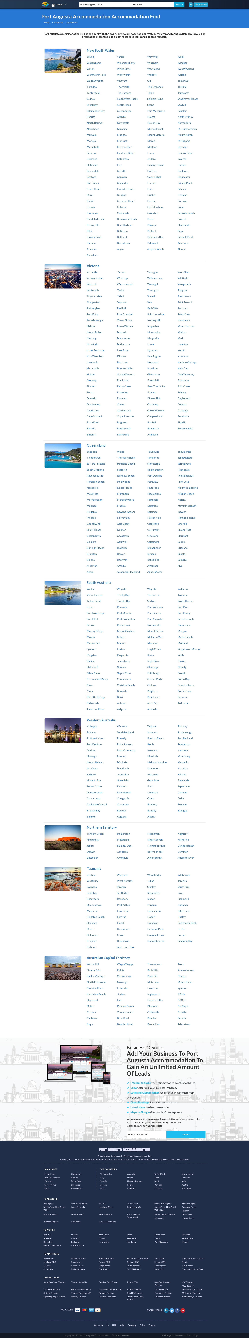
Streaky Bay (123, 600)
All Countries (106, 1174)
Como (150, 798)
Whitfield (183, 278)
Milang (121, 637)
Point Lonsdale (155, 314)
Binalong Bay (185, 940)
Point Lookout (185, 475)
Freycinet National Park (192, 1269)
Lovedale (183, 146)
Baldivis (91, 816)
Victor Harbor (94, 595)
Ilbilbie (181, 994)
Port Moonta (124, 613)
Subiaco (91, 732)
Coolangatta (94, 535)
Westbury (92, 880)
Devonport (123, 928)
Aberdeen (92, 255)
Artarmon (183, 243)
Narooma (122, 128)
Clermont (183, 535)
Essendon (122, 392)
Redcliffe (75, 1242)
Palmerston (123, 833)
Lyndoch (91, 649)
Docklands (48, 1269)
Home (46, 22)
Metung (91, 338)
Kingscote (123, 655)
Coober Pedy (154, 679)
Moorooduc (154, 332)
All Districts (49, 1258)
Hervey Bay (123, 517)
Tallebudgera (185, 457)
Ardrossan (183, 703)
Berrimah (183, 851)
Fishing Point (185, 182)
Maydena (92, 910)
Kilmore (121, 356)
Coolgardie (123, 798)
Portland (182, 308)
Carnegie (183, 410)
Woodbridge (154, 874)
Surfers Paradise (96, 463)
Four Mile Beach (134, 1269)
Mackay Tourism (78, 1296)
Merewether (124, 146)
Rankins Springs (95, 976)
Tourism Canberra (52, 1289)
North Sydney (185, 116)
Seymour (122, 302)
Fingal (120, 922)
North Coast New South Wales (54, 1208)
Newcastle (123, 122)
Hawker (182, 661)
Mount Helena (95, 762)
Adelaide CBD (50, 1262)
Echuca (182, 189)
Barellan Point (125, 1024)
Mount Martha (186, 326)
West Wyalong (186, 68)
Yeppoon (92, 451)
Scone (150, 104)
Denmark (152, 792)
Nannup (121, 756)
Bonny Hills (93, 225)
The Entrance (155, 86)
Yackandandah (95, 278)
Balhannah (93, 703)
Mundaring (184, 756)
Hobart (151, 916)
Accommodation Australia (110, 1289)
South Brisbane (95, 469)
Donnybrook (124, 792)
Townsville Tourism (163, 1293)
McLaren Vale (155, 637)
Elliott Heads (94, 529)
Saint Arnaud (185, 302)
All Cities (48, 1234)
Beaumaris (153, 428)
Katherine (183, 839)
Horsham (122, 362)
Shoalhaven (187, 1214)
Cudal (90, 200)
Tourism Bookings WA (81, 1293)
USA (114, 1325)
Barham (91, 243)
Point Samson (124, 744)
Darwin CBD (104, 1262)
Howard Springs (156, 845)
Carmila (182, 1012)
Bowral (182, 218)
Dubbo (151, 194)
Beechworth (124, 428)
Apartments (72, 22)
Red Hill (121, 308)
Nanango (122, 982)
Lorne (150, 344)
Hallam (91, 374)
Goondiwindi (94, 523)
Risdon (151, 898)
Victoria (102, 1203)
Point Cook (184, 314)
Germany (186, 1177)
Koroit (181, 350)
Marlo (181, 338)
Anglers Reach (155, 249)
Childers (91, 541)
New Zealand (187, 1174)
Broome (182, 804)
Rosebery (122, 898)
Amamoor (152, 565)
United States (160, 1174)
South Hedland (125, 732)
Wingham (152, 62)
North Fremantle (96, 982)
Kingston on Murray (189, 649)
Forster (151, 182)
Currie (120, 935)
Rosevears (93, 898)
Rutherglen (93, 308)
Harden (182, 164)
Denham (182, 792)
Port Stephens (105, 1214)
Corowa (182, 200)
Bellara (91, 559)
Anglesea (152, 434)
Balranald (152, 243)
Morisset (122, 140)
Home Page (50, 1174)
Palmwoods (123, 481)
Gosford (91, 176)
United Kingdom (134, 1181)
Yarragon (152, 272)
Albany (151, 816)
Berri (120, 697)
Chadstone (93, 410)
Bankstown (123, 243)
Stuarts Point (94, 970)
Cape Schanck (94, 416)
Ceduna (151, 685)
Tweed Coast (188, 1218)
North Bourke (94, 122)
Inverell (182, 158)
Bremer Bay (93, 810)
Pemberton (184, 744)
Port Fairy (92, 314)
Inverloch (92, 362)
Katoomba (123, 158)
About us (75, 1177)
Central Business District (193, 1258)
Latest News (50, 1185)
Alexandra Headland (128, 571)
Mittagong (184, 140)
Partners (48, 1181)
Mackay (121, 505)
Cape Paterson (125, 416)
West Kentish (124, 880)
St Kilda (47, 1265)
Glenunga (152, 667)
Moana (91, 637)
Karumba (152, 511)
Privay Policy (76, 1188)
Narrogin (92, 756)
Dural (90, 194)
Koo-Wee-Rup (95, 356)
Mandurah (123, 768)
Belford (151, 231)
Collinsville (153, 1012)
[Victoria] (63, 276)
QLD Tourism (188, 1286)
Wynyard (122, 874)
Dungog (121, 194)
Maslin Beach (185, 637)
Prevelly (121, 738)
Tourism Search (134, 1289)
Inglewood (153, 994)
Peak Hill (152, 976)
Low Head (123, 910)
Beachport (153, 697)
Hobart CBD (159, 1262)
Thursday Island (126, 457)
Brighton (122, 422)
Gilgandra (122, 182)
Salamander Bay (96, 110)
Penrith (91, 116)
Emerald (182, 523)
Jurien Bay (123, 774)
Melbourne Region (162, 1203)
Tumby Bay (123, 595)
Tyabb (120, 290)
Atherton (92, 565)
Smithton (92, 892)
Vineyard (122, 80)
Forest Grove (94, 786)
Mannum (152, 643)
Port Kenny (184, 613)
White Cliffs (124, 68)
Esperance (184, 786)
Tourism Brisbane (162, 1296)
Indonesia (131, 1188)
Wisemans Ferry (126, 62)
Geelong (91, 380)
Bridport (91, 940)
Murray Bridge (95, 631)
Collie (181, 798)
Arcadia (121, 565)
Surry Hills (158, 1269)
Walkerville (93, 290)
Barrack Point (185, 236)
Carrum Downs (155, 410)
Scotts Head (124, 104)
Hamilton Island (186, 517)
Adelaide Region (51, 1221)
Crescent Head (125, 200)
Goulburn (183, 170)
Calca (90, 691)
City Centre (187, 1265)
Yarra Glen (183, 272)
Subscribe (75, 1185)
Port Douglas (154, 475)
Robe (90, 607)
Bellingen (122, 231)
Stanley (151, 886)
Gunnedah (93, 170)
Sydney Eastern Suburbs (138, 1258)
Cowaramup (93, 798)
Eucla (150, 786)
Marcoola (152, 499)
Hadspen (92, 922)
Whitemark (184, 874)
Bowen (121, 553)
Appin (120, 249)
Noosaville (93, 487)
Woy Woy (152, 56)
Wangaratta (184, 284)
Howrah (121, 916)
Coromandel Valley (97, 679)
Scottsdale (123, 892)
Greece (103, 1185)
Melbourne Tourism (191, 1293)
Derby (181, 928)
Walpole (151, 726)
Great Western (125, 374)
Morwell (122, 332)
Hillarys (182, 774)
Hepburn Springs (187, 362)
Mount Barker (155, 631)
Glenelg (182, 667)
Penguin (152, 904)
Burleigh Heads (95, 547)
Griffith (121, 170)
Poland (130, 1185)
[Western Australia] (63, 730)
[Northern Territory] (63, 837)
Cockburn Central (97, 804)
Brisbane (183, 547)
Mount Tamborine (188, 487)
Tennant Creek (95, 833)
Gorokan (122, 176)
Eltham (151, 392)
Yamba (120, 56)
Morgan (182, 631)
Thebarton (153, 595)
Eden (150, 189)
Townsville (153, 451)
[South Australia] (63, 593)
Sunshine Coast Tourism (55, 1282)
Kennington (154, 356)
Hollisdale (92, 164)
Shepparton (93, 302)
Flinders (91, 386)
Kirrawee (92, 158)
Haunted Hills (124, 368)
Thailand (158, 1188)
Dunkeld (91, 398)
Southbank (159, 1258)
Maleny (182, 499)
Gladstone (153, 523)
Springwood (184, 463)
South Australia (134, 1207)
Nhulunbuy (93, 839)
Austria (185, 1185)
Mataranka (123, 839)
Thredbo (92, 86)
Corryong (152, 404)
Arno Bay (152, 703)
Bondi (184, 1262)
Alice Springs (154, 857)
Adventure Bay (125, 946)
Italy (102, 1177)
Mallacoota (123, 344)
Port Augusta (154, 619)
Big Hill (181, 422)
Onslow (91, 750)
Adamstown (184, 1024)
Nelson (91, 326)
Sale (149, 302)
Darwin (91, 851)
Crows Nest (184, 529)
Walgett (151, 74)
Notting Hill (153, 320)
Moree (151, 140)
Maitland (183, 643)
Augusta (122, 816)
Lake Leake (184, 910)
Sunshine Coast (189, 1207)
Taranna (182, 880)
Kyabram (152, 350)
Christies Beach (126, 685)
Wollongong (94, 62)
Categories (57, 22)
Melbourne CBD (78, 1258)
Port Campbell (125, 314)
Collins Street (77, 1265)
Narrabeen (93, 128)
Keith (181, 655)
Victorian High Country (164, 1214)
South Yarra (184, 296)
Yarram (121, 272)
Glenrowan (153, 374)
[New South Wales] (63, 61)
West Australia (78, 1207)
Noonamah (153, 833)
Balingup (182, 810)
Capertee (152, 213)
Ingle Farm (153, 661)
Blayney (151, 225)
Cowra (151, 200)
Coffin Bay (183, 679)
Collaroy (121, 207)
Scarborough (185, 732)
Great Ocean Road (107, 1221)
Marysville (153, 338)
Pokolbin (182, 110)
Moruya (91, 140)
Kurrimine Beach (187, 505)
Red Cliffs (152, 308)
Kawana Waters (126, 511)
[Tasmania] (63, 879)
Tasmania (186, 1210)
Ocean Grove (124, 320)
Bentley (151, 810)
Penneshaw (123, 625)
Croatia (103, 1181)
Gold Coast (123, 523)
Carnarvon (123, 804)
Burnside (122, 691)
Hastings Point (155, 164)
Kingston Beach (96, 916)
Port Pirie (183, 607)
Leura (150, 152)
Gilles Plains (93, 673)
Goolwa (121, 667)
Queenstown (94, 904)
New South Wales (79, 1203)
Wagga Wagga (95, 80)
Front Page (76, 1181)
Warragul (152, 284)
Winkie (91, 589)
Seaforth (122, 469)
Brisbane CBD (133, 1262)
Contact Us (76, 1174)
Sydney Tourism (51, 1293)
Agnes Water (154, 571)
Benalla (91, 428)
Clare (90, 685)
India (184, 1181)
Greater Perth (77, 1214)
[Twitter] (172, 1310)
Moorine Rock (95, 988)
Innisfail (91, 517)
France (130, 1177)
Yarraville (92, 272)
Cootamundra (125, 1012)
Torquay (182, 290)
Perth (150, 744)
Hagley (182, 916)
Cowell (181, 673)
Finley (90, 1006)
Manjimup (92, 768)
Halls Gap (183, 368)
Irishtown (152, 774)
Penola (91, 625)
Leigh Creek (154, 649)
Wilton (90, 68)
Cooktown (123, 535)
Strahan (121, 886)
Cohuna (182, 404)
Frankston (123, 380)
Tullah (150, 880)
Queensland (132, 1203)
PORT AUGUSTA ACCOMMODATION (124, 1150)
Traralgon (152, 290)
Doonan (121, 529)
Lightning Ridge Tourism (54, 1296)
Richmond (183, 898)
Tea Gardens (124, 92)
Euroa (90, 392)
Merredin (183, 762)
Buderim (122, 547)
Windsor (182, 62)
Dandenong (93, 404)
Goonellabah (154, 176)
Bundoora (183, 416)
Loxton (121, 649)
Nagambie (153, 326)
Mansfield (92, 344)
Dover (90, 928)
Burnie (181, 935)
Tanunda (182, 595)
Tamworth (183, 92)
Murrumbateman (187, 128)
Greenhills (123, 780)
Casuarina (92, 213)
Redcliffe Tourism (135, 1293)
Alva (180, 565)
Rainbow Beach (126, 475)
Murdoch (152, 756)
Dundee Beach (186, 845)
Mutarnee (153, 487)
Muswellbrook (155, 128)
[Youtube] (182, 1310)
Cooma (91, 207)
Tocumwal (183, 80)
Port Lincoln (154, 613)
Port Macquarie (156, 110)
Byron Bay (48, 1242)
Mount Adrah (185, 134)
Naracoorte (184, 625)
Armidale (92, 249)
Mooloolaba (154, 493)
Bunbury (152, 804)
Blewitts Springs (96, 697)
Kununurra (153, 768)
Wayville (152, 589)
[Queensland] (63, 455)
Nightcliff (183, 833)
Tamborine (153, 457)
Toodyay (182, 726)
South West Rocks (127, 98)
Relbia (120, 970)
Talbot (120, 296)
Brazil (156, 1181)
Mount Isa (92, 493)
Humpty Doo (124, 845)
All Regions (49, 1203)
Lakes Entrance (95, 350)
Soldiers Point (155, 98)
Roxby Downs (185, 600)
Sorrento (152, 732)
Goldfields (75, 1221)
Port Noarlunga (95, 613)
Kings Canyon (155, 839)
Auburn (121, 703)
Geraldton (153, 780)
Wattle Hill (93, 964)
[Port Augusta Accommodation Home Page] (191, 4)
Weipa (120, 451)
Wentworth (123, 74)
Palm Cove (183, 481)
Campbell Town (156, 935)
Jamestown (123, 661)
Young (90, 56)
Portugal (158, 1185)
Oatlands (183, 904)
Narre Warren (125, 326)
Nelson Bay (153, 122)
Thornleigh (123, 86)
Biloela (181, 553)
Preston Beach (155, 738)
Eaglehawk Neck (187, 922)
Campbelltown (186, 685)
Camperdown (155, 416)
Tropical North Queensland (133, 1215)
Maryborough (94, 499)
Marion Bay (93, 643)
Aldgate (121, 709)
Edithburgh (153, 673)
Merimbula (93, 146)
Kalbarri (91, 774)
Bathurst (122, 236)
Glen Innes (93, 182)
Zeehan (91, 874)
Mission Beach (186, 493)
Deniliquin (183, 1006)
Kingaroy (92, 511)
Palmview (152, 481)
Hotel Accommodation (81, 1289)
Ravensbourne (95, 475)
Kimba (150, 655)
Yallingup (92, 726)
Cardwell (122, 541)
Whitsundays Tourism (192, 1296)
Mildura (182, 332)
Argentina (186, 1188)
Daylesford (184, 398)
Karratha (183, 768)
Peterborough (95, 320)
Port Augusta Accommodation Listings (180, 1335)
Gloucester (184, 176)
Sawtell (182, 104)
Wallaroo (183, 589)
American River (95, 709)
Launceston (154, 910)
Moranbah (123, 493)
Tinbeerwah (94, 457)
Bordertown (185, 691)
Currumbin (153, 529)
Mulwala (91, 134)
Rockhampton (155, 469)
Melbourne (123, 338)
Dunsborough (94, 792)
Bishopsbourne (155, 940)
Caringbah (123, 213)
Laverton (183, 344)
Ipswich (182, 511)
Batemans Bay (155, 236)
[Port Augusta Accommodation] (57, 5)
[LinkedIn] (166, 1310)
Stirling (151, 600)
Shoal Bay (92, 104)
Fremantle (183, 780)
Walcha (182, 74)
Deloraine (92, 935)
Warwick (122, 726)
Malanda (92, 505)
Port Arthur (123, 904)
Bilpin (90, 231)
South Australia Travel (192, 1289)
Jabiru (90, 845)
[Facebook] (177, 1310)
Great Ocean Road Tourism (135, 1298)
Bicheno (91, 946)
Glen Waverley (186, 374)
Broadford (93, 422)
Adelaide (152, 709)
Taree (150, 92)
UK (107, 1325)
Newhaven (184, 320)
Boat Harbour (125, 225)
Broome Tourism (106, 1293)
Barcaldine (153, 559)
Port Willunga (155, 607)
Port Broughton (126, 619)
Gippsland (159, 1218)
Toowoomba (185, 451)
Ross (180, 892)
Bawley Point (94, 236)
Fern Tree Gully (156, 386)
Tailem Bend (94, 600)
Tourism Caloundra (107, 1296)
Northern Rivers (106, 1207)
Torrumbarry (154, 964)
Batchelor (92, 857)
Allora (90, 571)
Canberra (122, 851)
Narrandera (184, 122)
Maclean (152, 146)
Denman (182, 194)
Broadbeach (154, 547)
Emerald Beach (125, 189)
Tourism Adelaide (79, 1282)
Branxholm (123, 940)
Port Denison (94, 744)
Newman (152, 750)
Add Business (200, 4)
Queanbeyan (124, 110)
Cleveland (153, 535)
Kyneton (182, 988)
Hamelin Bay (94, 780)
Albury (181, 249)
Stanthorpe (153, 463)
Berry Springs (155, 851)
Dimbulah (152, 1006)
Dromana (122, 398)
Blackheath (184, 225)
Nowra (151, 116)
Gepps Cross (124, 673)
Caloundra (153, 541)
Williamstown (155, 278)
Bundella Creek (95, 218)
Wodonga (122, 278)
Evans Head (93, 189)
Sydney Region (189, 1203)
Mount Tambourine (52, 1245)
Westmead (153, 68)
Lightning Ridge (126, 152)
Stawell (151, 296)
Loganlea (152, 505)
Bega (180, 231)
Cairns (181, 541)
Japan (102, 1188)
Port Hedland (185, 738)
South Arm (183, 886)
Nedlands (183, 750)
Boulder (121, 810)
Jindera (151, 158)
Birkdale (151, 553)
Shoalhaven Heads (188, 98)
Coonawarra (124, 679)
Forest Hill (153, 380)
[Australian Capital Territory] (63, 968)
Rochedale (184, 469)
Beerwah (122, 559)
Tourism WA (132, 1282)
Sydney (91, 98)
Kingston (92, 655)
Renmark (122, 607)
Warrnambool (124, 284)
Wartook (92, 284)
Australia (131, 1174)
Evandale (152, 922)
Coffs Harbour (155, 207)
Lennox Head (185, 152)
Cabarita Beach (186, 213)
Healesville (93, 368)
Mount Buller (94, 332)
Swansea (92, 886)
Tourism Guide (161, 1289)
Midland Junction (157, 762)
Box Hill (151, 422)
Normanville (154, 625)
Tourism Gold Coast (108, 1282)
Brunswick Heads (127, 218)
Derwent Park (155, 928)
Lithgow (91, 152)
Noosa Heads (124, 487)
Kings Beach (104, 1265)
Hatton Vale (154, 517)
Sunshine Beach (126, 463)
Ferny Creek (124, 386)
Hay (119, 164)
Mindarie (122, 762)
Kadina (91, 661)
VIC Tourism (188, 1282)
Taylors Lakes (94, 296)
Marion (121, 643)
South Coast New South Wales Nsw (165, 1208)
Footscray (183, 380)
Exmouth (122, 786)
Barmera (182, 697)
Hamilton (152, 368)
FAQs (47, 1188)
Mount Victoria (155, 134)
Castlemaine (124, 410)
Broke (150, 218)
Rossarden (153, 892)
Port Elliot (92, 619)
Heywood (152, 362)
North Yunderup (126, 750)
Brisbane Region (51, 1214)
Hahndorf (92, 667)
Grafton (151, 170)
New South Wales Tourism (162, 1283)
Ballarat (91, 434)
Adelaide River (186, 857)
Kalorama (183, 356)
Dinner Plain (154, 398)
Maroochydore (125, 499)
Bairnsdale (123, 434)
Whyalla (121, 589)
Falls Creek (184, 386)
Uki (149, 80)
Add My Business (52, 1177)
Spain (156, 1177)
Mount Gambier (126, 631)
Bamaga (182, 559)
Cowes (121, 404)
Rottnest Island (95, 738)
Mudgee (122, 134)
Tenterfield (93, 92)
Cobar (181, 207)
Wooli (181, 56)
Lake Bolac (123, 350)
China (142, 1325)
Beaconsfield (185, 428)
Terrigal (182, 86)
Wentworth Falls (96, 74)
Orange (121, 116)
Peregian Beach (96, 481)
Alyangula (122, 857)
